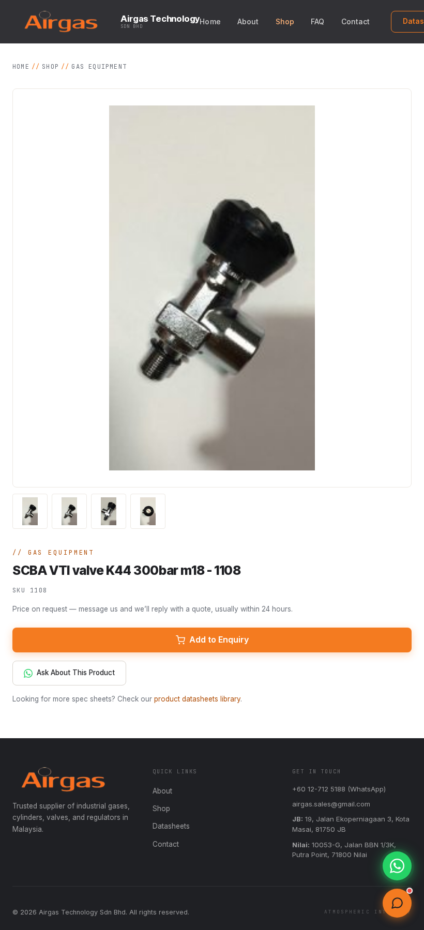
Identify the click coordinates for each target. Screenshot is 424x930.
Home (210, 21)
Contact (355, 21)
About (248, 21)
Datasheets (171, 826)
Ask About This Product (76, 672)
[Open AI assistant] (397, 903)
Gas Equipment (99, 67)
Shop (285, 21)
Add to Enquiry (219, 639)
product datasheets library (197, 699)
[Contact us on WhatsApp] (397, 865)
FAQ (317, 21)
